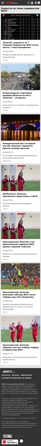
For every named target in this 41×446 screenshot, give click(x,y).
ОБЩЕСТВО (7, 161)
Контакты (6, 375)
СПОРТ (5, 60)
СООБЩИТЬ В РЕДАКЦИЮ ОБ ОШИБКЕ (16, 378)
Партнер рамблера (18, 436)
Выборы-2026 (26, 375)
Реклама (15, 375)
